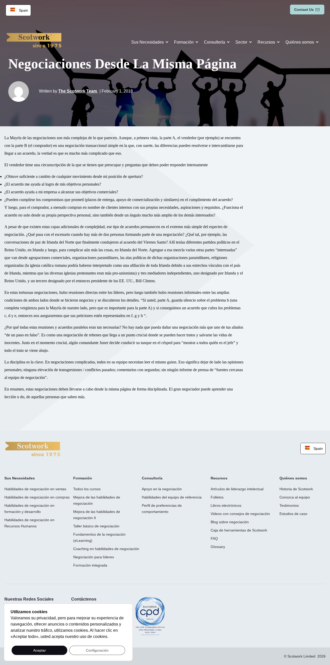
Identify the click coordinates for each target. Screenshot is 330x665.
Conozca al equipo (294, 497)
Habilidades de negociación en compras (37, 497)
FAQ (214, 538)
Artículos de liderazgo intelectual (237, 489)
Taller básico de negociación (96, 526)
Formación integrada (90, 565)
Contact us (304, 9)
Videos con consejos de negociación (240, 514)
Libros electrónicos (226, 505)
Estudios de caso (293, 514)
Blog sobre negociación (230, 522)
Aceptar (39, 650)
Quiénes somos (299, 42)
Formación (184, 42)
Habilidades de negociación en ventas (35, 489)
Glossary (218, 547)
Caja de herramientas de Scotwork (239, 530)
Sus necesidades (147, 42)
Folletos (217, 497)
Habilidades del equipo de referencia (172, 497)
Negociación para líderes (93, 557)
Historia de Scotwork (296, 489)
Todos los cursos (87, 489)
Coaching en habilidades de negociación (106, 549)
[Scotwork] (32, 448)
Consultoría (214, 42)
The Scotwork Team (78, 91)
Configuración (97, 650)
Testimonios (289, 505)
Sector (241, 42)
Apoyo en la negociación (162, 489)
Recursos (266, 42)
